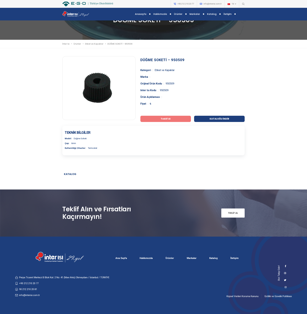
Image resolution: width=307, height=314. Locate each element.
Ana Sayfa (121, 258)
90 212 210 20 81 (28, 289)
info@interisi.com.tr (213, 4)
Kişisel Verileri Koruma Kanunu (243, 296)
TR (233, 4)
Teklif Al (233, 213)
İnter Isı (66, 43)
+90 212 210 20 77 (29, 283)
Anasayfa (140, 14)
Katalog (211, 14)
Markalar (194, 14)
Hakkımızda (160, 14)
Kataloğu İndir (219, 118)
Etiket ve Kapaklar (94, 43)
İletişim (228, 14)
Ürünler (178, 14)
